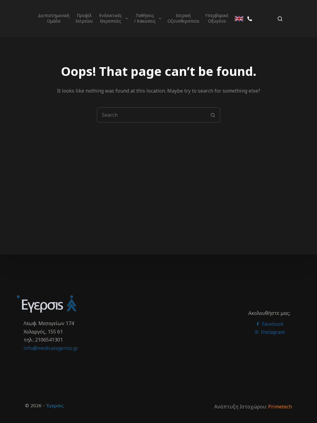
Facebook (272, 324)
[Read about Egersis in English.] (239, 18)
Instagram (272, 332)
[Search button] (213, 115)
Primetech (280, 406)
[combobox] (151, 115)
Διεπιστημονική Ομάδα (54, 18)
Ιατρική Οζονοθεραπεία (183, 18)
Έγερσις (55, 405)
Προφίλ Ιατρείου (84, 18)
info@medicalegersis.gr (51, 348)
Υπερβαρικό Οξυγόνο (217, 18)
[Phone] (249, 18)
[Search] (280, 18)
